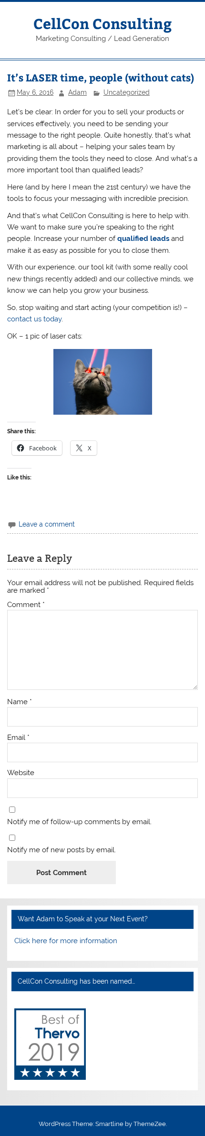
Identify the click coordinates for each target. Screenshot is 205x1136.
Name (19, 702)
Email (18, 737)
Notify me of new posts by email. (61, 850)
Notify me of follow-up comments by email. (79, 822)
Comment (26, 604)
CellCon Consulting (102, 23)
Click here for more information (65, 941)
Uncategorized (126, 92)
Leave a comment (47, 524)
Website (20, 773)
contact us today (34, 319)
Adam (77, 92)
